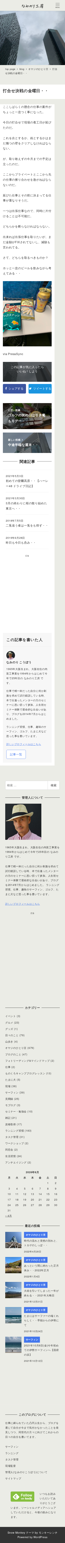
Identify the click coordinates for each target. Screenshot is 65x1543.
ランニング (12, 1453)
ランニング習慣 (14, 1130)
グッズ (9, 1029)
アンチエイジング (16, 1162)
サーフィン (12, 1092)
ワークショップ (14, 1143)
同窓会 (9, 1149)
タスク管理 (12, 1137)
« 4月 (8, 1215)
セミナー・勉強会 (16, 1111)
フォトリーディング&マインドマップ (27, 1060)
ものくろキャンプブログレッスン (25, 1073)
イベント (10, 1016)
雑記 (8, 1117)
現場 (8, 1086)
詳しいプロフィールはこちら (23, 744)
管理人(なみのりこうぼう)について (26, 1472)
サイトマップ (13, 1478)
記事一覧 (16, 754)
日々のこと (12, 1035)
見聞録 (9, 1099)
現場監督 (10, 1465)
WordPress (40, 1537)
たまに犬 (10, 1079)
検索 (54, 785)
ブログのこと (13, 1054)
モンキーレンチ (48, 1532)
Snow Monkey (16, 1532)
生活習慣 (10, 1156)
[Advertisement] (32, 595)
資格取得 (10, 1124)
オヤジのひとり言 (16, 1048)
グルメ (9, 1022)
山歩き (9, 1041)
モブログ (10, 1105)
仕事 (8, 1067)
